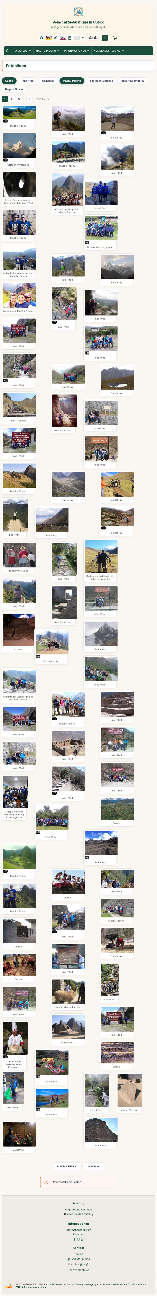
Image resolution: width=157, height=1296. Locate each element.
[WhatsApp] (82, 1238)
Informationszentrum (78, 1229)
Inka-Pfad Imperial (133, 80)
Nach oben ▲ (67, 1166)
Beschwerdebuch (78, 1269)
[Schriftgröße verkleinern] (95, 37)
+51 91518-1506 (81, 1259)
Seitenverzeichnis (62, 1284)
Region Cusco (14, 89)
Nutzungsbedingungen (86, 1284)
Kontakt (78, 1254)
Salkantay (48, 80)
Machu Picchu (72, 80)
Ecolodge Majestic (101, 80)
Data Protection (136, 1284)
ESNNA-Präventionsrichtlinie (31, 1287)
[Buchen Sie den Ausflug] (115, 37)
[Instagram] (78, 1238)
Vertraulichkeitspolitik (113, 1284)
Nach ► (94, 1166)
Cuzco (9, 80)
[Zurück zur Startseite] (8, 50)
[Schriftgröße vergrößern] (91, 37)
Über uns (78, 1234)
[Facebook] (75, 1238)
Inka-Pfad (28, 80)
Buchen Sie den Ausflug (78, 1214)
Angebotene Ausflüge (78, 1209)
